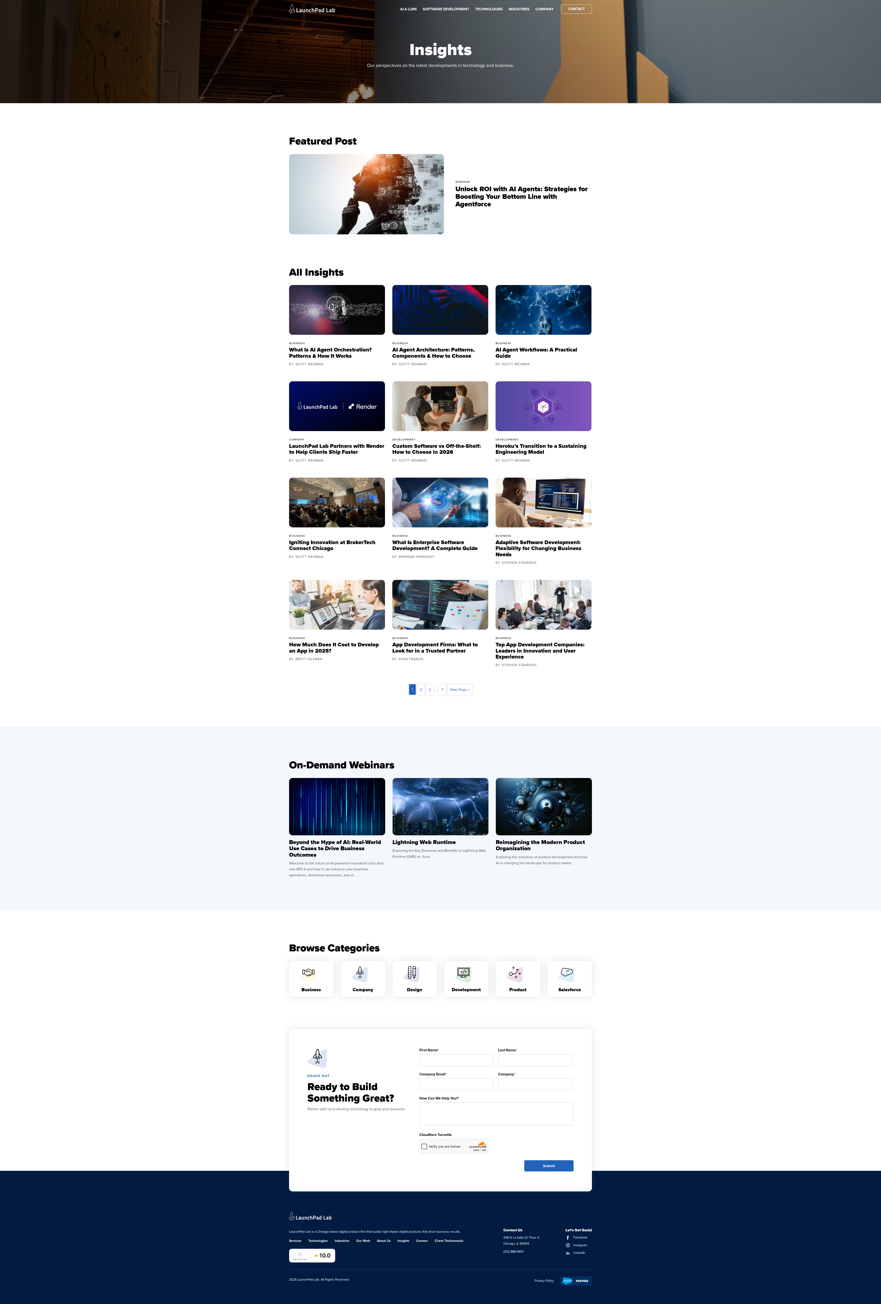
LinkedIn (578, 1252)
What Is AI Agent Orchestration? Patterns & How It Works (330, 353)
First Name (429, 1050)
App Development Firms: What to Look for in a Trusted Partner (435, 647)
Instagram (579, 1245)
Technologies (489, 9)
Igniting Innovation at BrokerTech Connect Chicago (332, 545)
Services (295, 1240)
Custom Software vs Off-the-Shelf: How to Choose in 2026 (436, 449)
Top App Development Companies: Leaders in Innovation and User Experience (540, 650)
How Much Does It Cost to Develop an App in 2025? (334, 647)
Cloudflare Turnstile (435, 1134)
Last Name (507, 1050)
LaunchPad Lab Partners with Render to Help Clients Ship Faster (336, 449)
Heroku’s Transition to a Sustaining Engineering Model (541, 449)
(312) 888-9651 (513, 1251)
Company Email (433, 1074)
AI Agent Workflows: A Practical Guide (536, 353)
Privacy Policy (544, 1280)
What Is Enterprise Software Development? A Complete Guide (435, 545)
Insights (403, 1240)
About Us (384, 1240)
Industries (519, 9)
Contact (576, 8)
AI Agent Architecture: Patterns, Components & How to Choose (433, 353)
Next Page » (459, 689)
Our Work (363, 1240)
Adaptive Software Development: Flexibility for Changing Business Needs (538, 548)
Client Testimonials (449, 1240)
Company (544, 9)
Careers (422, 1240)
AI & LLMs (408, 9)
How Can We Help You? (439, 1098)
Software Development (446, 9)
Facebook (579, 1237)
